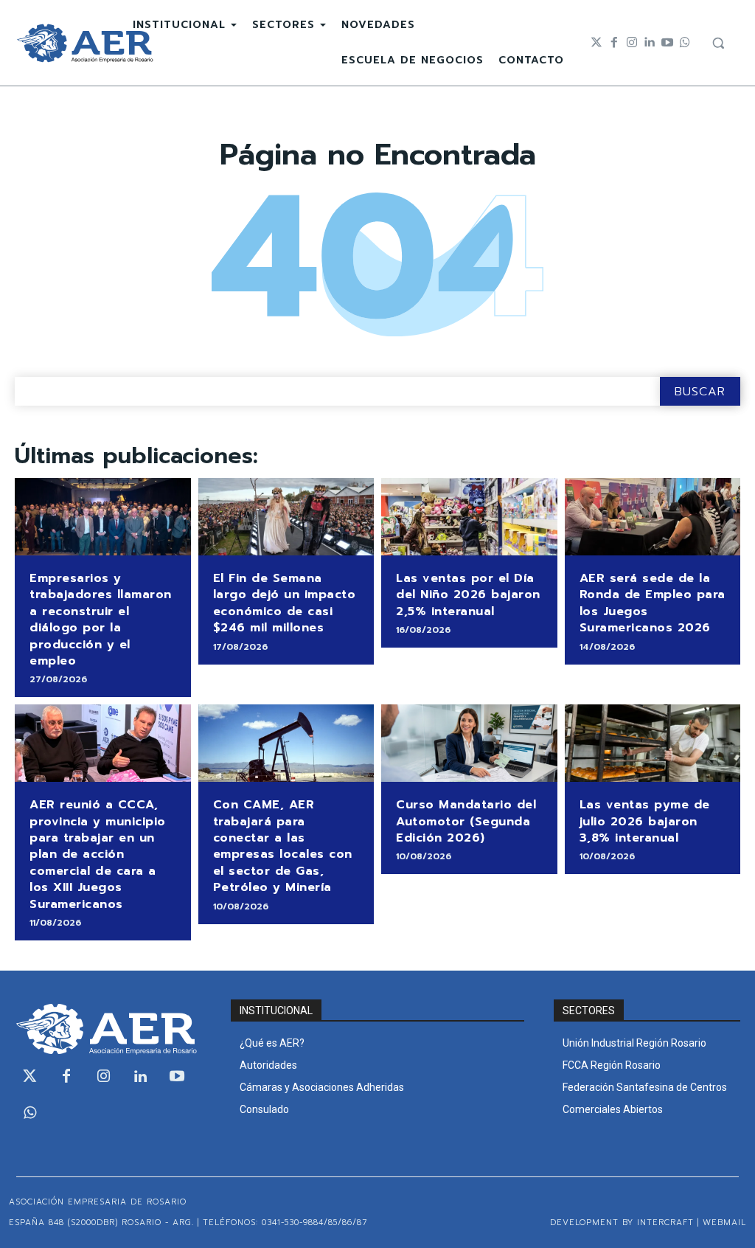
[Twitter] (596, 43)
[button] (718, 43)
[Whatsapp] (685, 43)
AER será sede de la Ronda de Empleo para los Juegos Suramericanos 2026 (653, 603)
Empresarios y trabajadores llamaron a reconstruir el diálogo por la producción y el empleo (100, 619)
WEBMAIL (724, 1222)
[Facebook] (614, 43)
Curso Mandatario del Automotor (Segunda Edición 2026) (466, 821)
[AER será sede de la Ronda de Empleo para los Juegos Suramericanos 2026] (653, 516)
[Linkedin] (649, 43)
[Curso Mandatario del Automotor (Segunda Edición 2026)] (469, 743)
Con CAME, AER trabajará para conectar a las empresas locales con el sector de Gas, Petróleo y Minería (282, 846)
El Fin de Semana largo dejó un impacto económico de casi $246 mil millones (284, 603)
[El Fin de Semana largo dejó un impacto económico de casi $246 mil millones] (286, 516)
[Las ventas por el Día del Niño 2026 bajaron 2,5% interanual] (469, 516)
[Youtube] (667, 43)
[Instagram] (632, 43)
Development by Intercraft (622, 1222)
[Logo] (85, 43)
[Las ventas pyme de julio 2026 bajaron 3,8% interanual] (653, 743)
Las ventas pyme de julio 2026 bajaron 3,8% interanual (645, 821)
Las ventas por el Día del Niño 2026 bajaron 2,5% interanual (468, 594)
